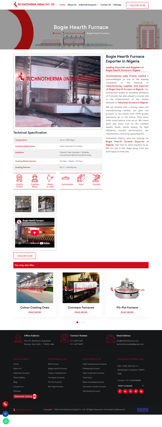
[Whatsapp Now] (6, 421)
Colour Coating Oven (34, 307)
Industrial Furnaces (88, 5)
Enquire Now (137, 5)
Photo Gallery (19, 377)
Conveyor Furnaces (81, 307)
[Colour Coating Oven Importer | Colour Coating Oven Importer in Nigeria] (34, 287)
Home (62, 5)
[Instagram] (130, 391)
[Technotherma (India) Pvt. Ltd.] (34, 4)
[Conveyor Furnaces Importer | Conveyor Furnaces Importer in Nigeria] (81, 287)
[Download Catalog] (29, 396)
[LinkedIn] (125, 391)
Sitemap (117, 5)
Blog (15, 382)
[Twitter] (136, 391)
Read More (34, 312)
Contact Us (105, 5)
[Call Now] (5, 406)
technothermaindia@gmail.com (130, 344)
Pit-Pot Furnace (127, 307)
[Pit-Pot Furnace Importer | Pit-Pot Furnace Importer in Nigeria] (127, 287)
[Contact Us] (5, 414)
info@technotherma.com (128, 341)
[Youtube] (141, 391)
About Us (72, 5)
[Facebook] (120, 391)
